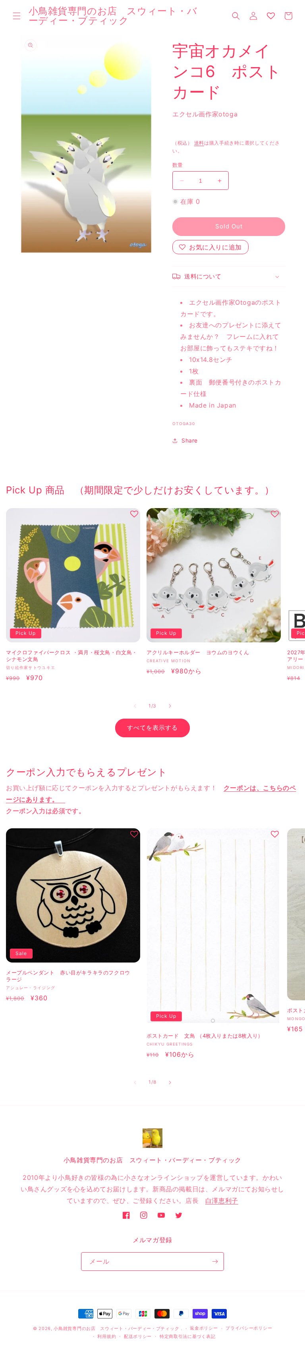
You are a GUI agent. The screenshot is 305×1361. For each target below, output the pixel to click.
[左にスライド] (135, 706)
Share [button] (189, 440)
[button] (16, 16)
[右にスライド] (170, 706)
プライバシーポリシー (249, 1328)
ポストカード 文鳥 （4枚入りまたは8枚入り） (205, 1035)
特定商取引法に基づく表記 (187, 1336)
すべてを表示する (152, 727)
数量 (177, 165)
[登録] (215, 1261)
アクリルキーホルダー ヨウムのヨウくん (198, 652)
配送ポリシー (138, 1336)
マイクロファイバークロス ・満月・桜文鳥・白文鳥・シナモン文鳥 (71, 655)
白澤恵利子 (221, 1200)
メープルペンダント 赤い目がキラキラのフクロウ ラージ (70, 975)
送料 (199, 143)
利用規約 (106, 1336)
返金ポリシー (204, 1328)
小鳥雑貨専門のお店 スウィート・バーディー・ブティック (116, 1328)
